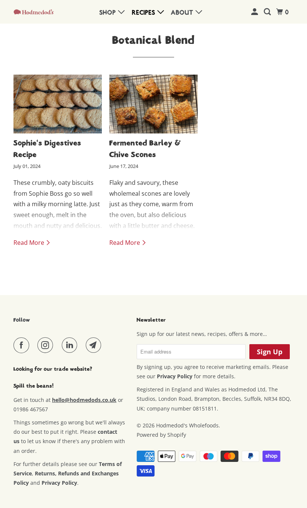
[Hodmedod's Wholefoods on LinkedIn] (71, 345)
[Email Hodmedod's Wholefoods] (95, 345)
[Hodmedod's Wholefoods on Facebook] (22, 345)
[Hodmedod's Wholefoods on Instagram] (46, 345)
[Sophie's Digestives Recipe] (57, 104)
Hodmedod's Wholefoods (187, 425)
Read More (29, 242)
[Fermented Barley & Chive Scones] (153, 104)
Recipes (144, 12)
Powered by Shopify (161, 434)
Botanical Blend (153, 40)
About (183, 12)
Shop (109, 12)
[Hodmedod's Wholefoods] (33, 11)
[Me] (255, 12)
